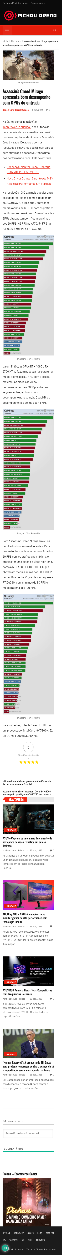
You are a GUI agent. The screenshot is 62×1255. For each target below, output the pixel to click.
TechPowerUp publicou (17, 126)
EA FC (39, 1233)
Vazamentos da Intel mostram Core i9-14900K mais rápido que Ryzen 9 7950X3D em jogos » (27, 793)
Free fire (50, 1233)
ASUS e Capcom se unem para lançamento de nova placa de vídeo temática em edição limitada (27, 842)
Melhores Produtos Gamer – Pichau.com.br (24, 2)
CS (23, 1239)
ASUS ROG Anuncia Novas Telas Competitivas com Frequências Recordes (27, 992)
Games (31, 1233)
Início (5, 41)
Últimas (6, 1233)
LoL (4, 1239)
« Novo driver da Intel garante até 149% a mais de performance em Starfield (27, 783)
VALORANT (13, 1239)
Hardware (16, 41)
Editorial (40, 1239)
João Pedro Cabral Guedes (16, 109)
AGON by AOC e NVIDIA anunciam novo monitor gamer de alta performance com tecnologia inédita (25, 918)
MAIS (30, 1239)
